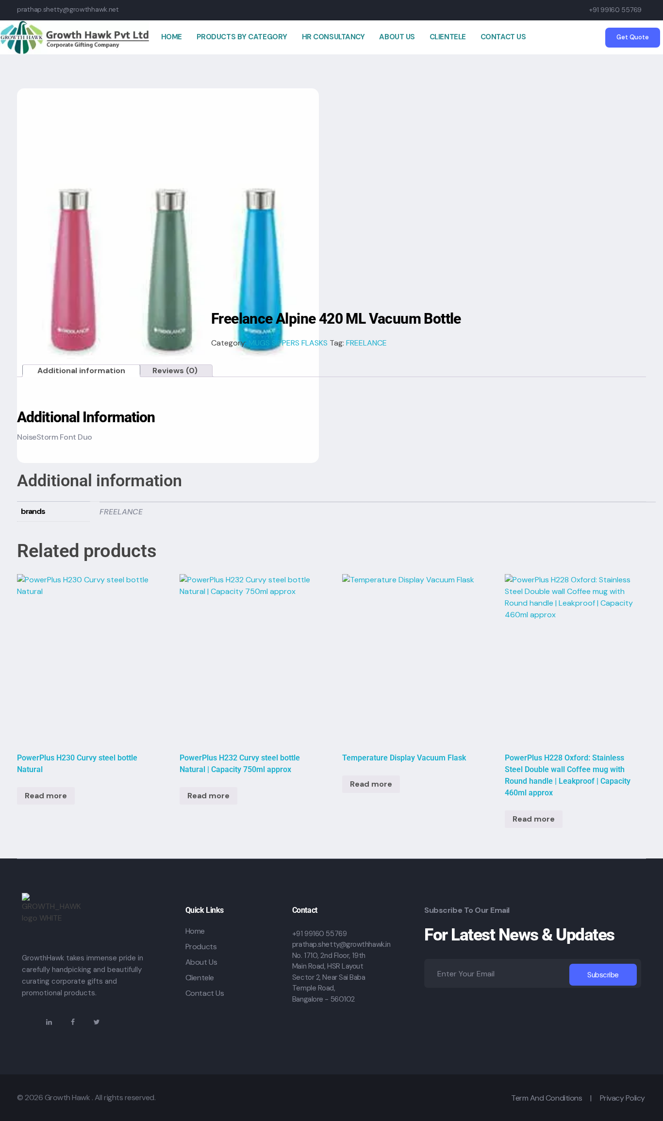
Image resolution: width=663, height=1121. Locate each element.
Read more (46, 796)
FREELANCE (366, 343)
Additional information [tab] (81, 370)
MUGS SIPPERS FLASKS (288, 343)
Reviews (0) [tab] (175, 370)
